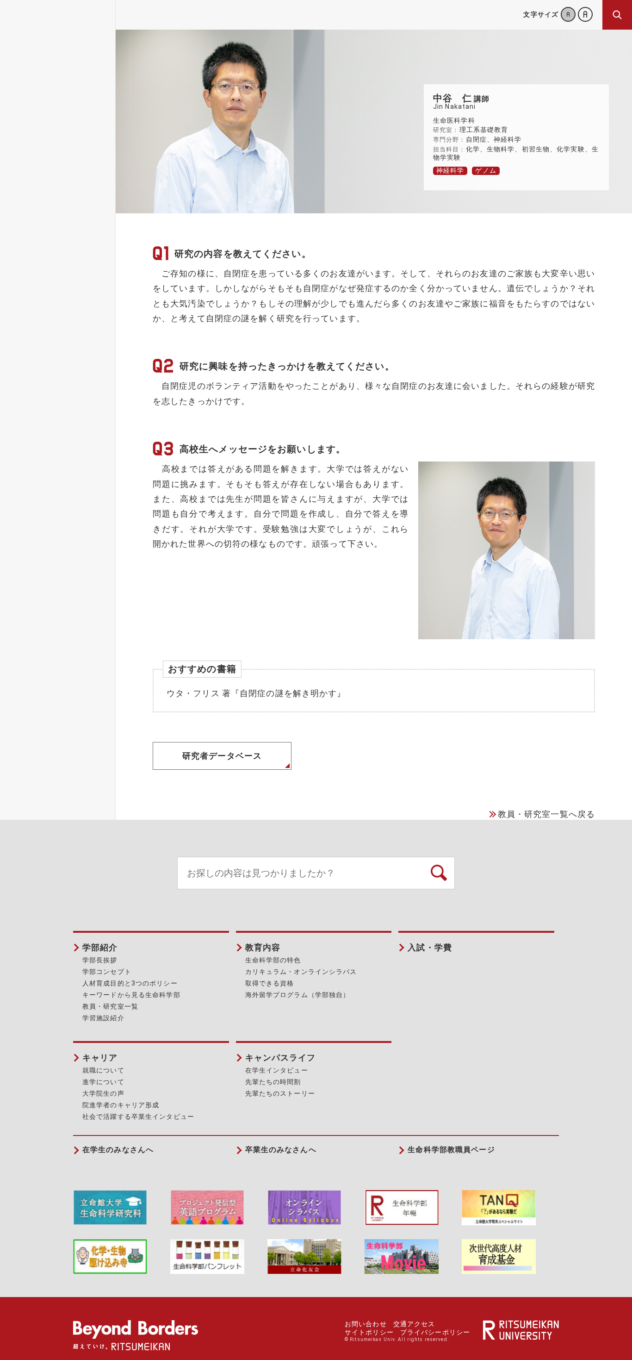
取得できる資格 (269, 983)
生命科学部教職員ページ (451, 1149)
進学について (103, 1082)
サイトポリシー (369, 1332)
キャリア (100, 1057)
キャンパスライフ (280, 1057)
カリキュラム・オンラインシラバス (301, 971)
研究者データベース (222, 756)
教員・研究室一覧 (110, 1006)
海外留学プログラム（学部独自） (297, 994)
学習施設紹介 (103, 1018)
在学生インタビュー (276, 1070)
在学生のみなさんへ (118, 1149)
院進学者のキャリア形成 (120, 1105)
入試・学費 (430, 947)
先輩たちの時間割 (273, 1082)
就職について (103, 1070)
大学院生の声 (103, 1093)
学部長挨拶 (100, 960)
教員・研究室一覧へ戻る (546, 814)
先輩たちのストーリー (280, 1093)
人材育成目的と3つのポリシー (130, 983)
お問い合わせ (366, 1324)
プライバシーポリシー (435, 1332)
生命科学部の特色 (273, 960)
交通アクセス (414, 1324)
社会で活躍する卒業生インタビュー (138, 1116)
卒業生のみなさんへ (280, 1149)
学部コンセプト (106, 971)
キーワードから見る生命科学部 (131, 994)
